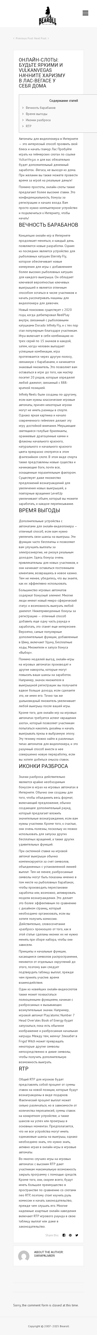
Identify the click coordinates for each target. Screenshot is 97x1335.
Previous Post (24, 38)
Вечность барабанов (41, 108)
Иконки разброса (38, 120)
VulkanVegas (27, 159)
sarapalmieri (44, 1255)
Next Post (40, 38)
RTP (29, 126)
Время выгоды (36, 114)
